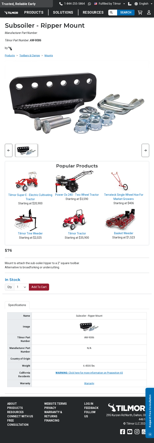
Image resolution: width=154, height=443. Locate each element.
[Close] (150, 434)
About (12, 403)
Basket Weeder (123, 233)
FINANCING (51, 420)
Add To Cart (39, 287)
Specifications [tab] (17, 305)
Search (125, 12)
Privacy (50, 408)
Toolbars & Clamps (29, 55)
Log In (88, 403)
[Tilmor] (10, 48)
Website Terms (55, 403)
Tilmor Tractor (77, 233)
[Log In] (149, 12)
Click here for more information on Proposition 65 (89, 372)
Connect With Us (20, 416)
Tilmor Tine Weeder (30, 233)
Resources (93, 12)
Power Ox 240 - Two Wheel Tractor (77, 194)
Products (33, 12)
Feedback (91, 408)
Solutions (63, 12)
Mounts (49, 55)
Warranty (89, 383)
